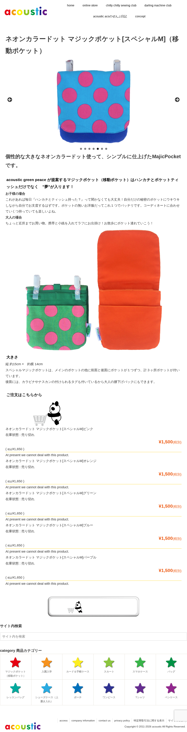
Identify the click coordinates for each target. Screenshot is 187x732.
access (64, 720)
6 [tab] (102, 149)
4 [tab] (94, 149)
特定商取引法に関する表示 (149, 720)
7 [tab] (106, 149)
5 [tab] (98, 149)
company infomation (83, 720)
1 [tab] (81, 149)
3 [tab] (89, 149)
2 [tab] (85, 149)
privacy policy (122, 720)
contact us (104, 720)
